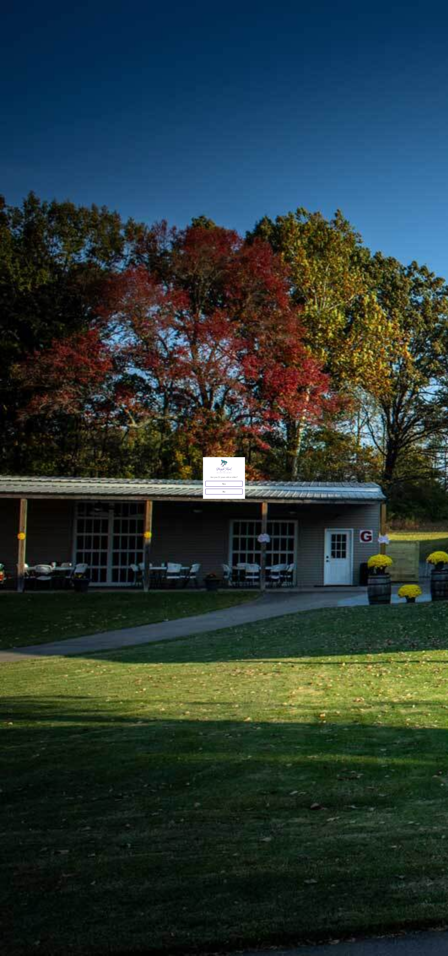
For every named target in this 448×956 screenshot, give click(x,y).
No (224, 491)
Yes (224, 483)
